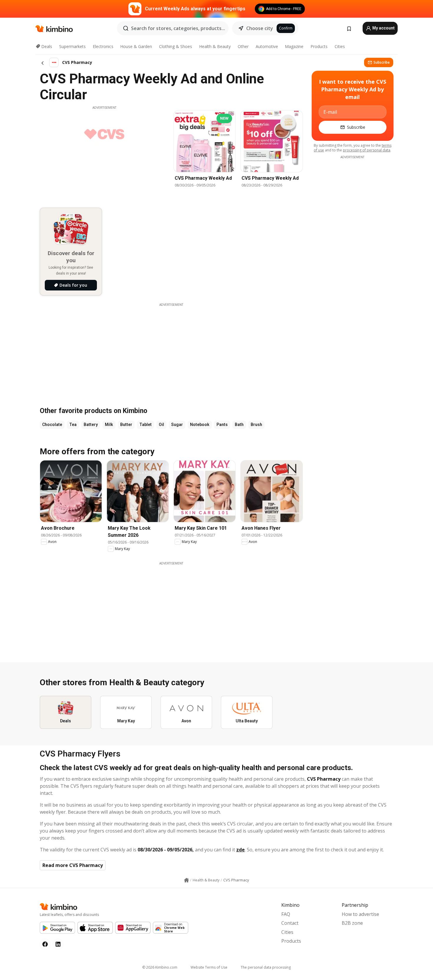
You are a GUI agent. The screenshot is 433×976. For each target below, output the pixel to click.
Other (243, 46)
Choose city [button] (259, 28)
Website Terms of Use (209, 967)
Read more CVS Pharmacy (72, 865)
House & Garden (136, 46)
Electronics (103, 46)
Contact (289, 923)
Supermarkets (72, 46)
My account (383, 28)
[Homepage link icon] (186, 880)
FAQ (285, 914)
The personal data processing (266, 967)
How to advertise (360, 914)
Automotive (267, 46)
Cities (340, 46)
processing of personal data (366, 150)
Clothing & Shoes (175, 46)
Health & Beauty (215, 46)
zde (240, 849)
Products (319, 46)
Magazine (294, 46)
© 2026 (159, 967)
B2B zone (352, 923)
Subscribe (381, 62)
